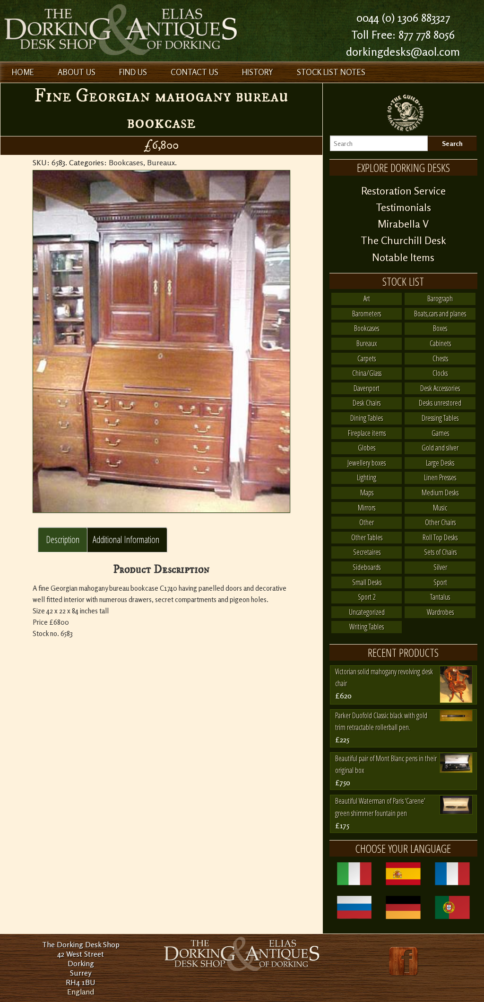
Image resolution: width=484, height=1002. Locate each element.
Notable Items (403, 257)
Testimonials (403, 207)
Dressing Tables (440, 418)
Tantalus (440, 597)
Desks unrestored (440, 403)
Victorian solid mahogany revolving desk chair (384, 677)
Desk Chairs (366, 403)
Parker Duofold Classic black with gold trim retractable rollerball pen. (381, 721)
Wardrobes (440, 612)
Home (23, 72)
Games (440, 433)
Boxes (440, 328)
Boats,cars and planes (440, 313)
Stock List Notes (331, 72)
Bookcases (126, 162)
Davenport (367, 388)
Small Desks (366, 582)
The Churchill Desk (403, 240)
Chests (440, 358)
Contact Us (194, 72)
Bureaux (161, 162)
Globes (366, 447)
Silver (440, 567)
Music (440, 507)
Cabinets (440, 343)
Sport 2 (367, 597)
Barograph (440, 298)
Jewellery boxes (366, 463)
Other (366, 522)
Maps (366, 492)
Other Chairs (440, 522)
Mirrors (366, 507)
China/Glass (366, 373)
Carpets (366, 358)
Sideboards (366, 567)
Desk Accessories (440, 388)
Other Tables (366, 537)
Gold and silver (440, 447)
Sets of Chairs (440, 552)
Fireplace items (367, 433)
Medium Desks (440, 492)
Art (366, 298)
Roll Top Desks (440, 537)
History (257, 72)
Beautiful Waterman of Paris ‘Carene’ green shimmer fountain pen (380, 807)
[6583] (161, 341)
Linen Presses (440, 477)
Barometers (366, 313)
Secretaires (366, 552)
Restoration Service (403, 191)
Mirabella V (403, 224)
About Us (76, 72)
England (80, 991)
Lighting (366, 477)
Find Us (133, 72)
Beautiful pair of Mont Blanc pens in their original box (386, 764)
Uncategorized (367, 612)
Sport (440, 582)
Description (62, 539)
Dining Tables (366, 418)
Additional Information (126, 539)
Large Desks (440, 463)
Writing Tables (366, 626)
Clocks (440, 373)
